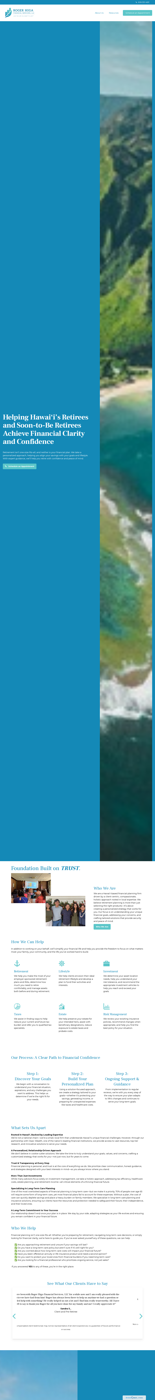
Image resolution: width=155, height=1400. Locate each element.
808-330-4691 (143, 2)
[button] (99, 13)
